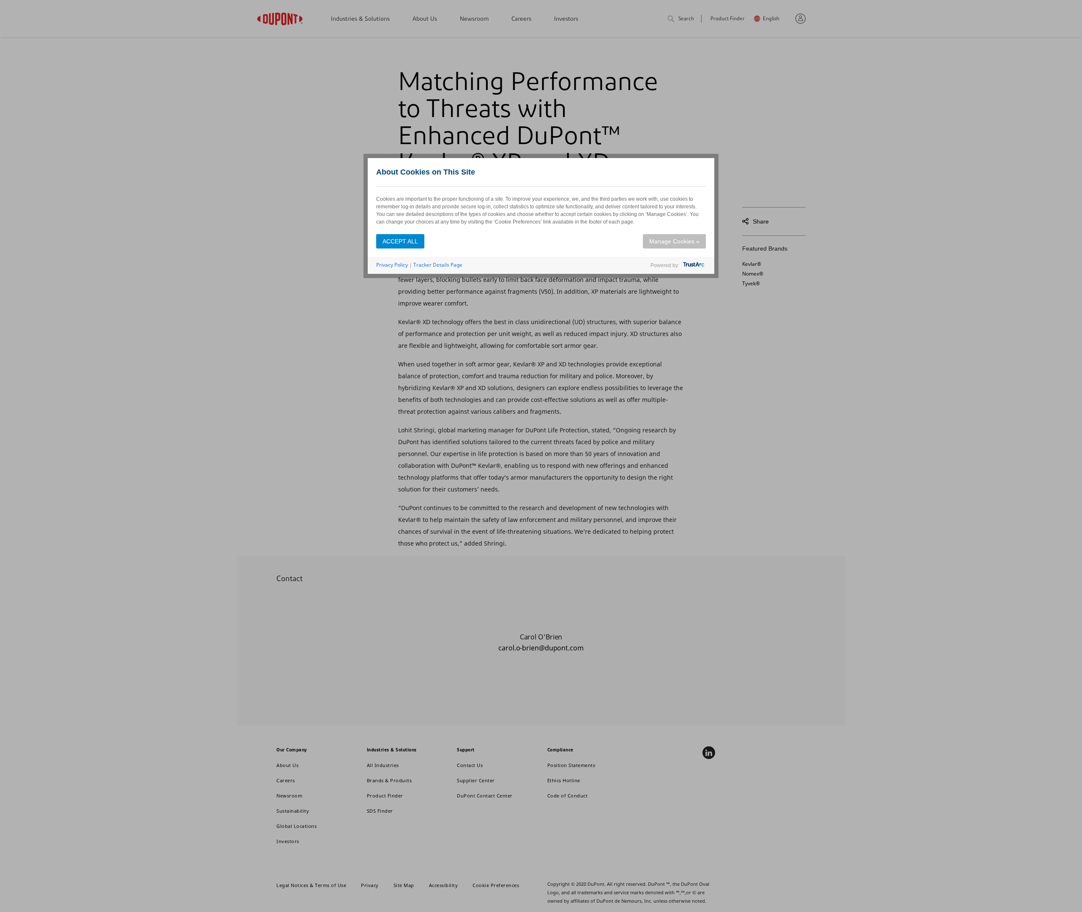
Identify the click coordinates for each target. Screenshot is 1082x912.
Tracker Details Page (437, 264)
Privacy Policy (392, 264)
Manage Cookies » (674, 241)
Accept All (400, 241)
